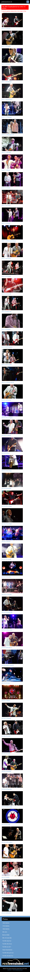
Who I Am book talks (7, 938)
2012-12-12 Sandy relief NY (8, 382)
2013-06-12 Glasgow (6, 718)
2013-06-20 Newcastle (7, 789)
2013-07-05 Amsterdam (7, 895)
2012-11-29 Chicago (6, 258)
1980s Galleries (5, 929)
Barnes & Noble (5, 935)
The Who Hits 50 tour (7, 944)
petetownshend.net (6, 2)
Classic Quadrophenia (7, 949)
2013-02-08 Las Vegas (7, 506)
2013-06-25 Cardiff (6, 824)
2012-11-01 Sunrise (6, 28)
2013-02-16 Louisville (6, 559)
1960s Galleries (5, 923)
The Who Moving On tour (8, 952)
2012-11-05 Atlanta (6, 64)
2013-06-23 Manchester (7, 807)
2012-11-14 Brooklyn (6, 152)
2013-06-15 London (6, 736)
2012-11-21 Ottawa (6, 188)
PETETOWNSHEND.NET (18, 970)
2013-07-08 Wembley (6, 913)
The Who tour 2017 (6, 946)
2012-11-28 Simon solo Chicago (9, 241)
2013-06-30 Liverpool (6, 860)
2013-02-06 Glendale (6, 488)
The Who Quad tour (6, 941)
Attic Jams (4, 932)
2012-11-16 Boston (6, 170)
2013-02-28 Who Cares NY (8, 665)
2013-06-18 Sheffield (6, 771)
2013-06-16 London (6, 753)
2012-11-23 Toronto (6, 205)
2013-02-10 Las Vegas (7, 524)
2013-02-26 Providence (7, 647)
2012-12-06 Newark (6, 329)
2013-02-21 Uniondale (7, 594)
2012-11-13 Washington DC (8, 134)
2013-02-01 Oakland (6, 435)
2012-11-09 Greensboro (7, 99)
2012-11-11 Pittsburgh (7, 117)
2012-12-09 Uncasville (7, 364)
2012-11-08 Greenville (7, 81)
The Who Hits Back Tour (7, 955)
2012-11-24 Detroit (6, 223)
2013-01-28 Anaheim (6, 400)
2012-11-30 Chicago (6, 276)
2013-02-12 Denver (6, 541)
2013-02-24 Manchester (7, 630)
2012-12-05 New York (6, 311)
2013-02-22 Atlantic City (7, 612)
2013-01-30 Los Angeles (7, 417)
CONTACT (9, 970)
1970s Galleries (5, 926)
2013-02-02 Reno (5, 453)
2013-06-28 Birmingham (7, 842)
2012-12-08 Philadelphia (7, 347)
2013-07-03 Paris (5, 877)
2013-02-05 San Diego (7, 470)
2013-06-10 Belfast (6, 700)
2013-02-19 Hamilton (6, 577)
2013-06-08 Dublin (6, 683)
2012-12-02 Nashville (6, 294)
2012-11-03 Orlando (6, 46)
